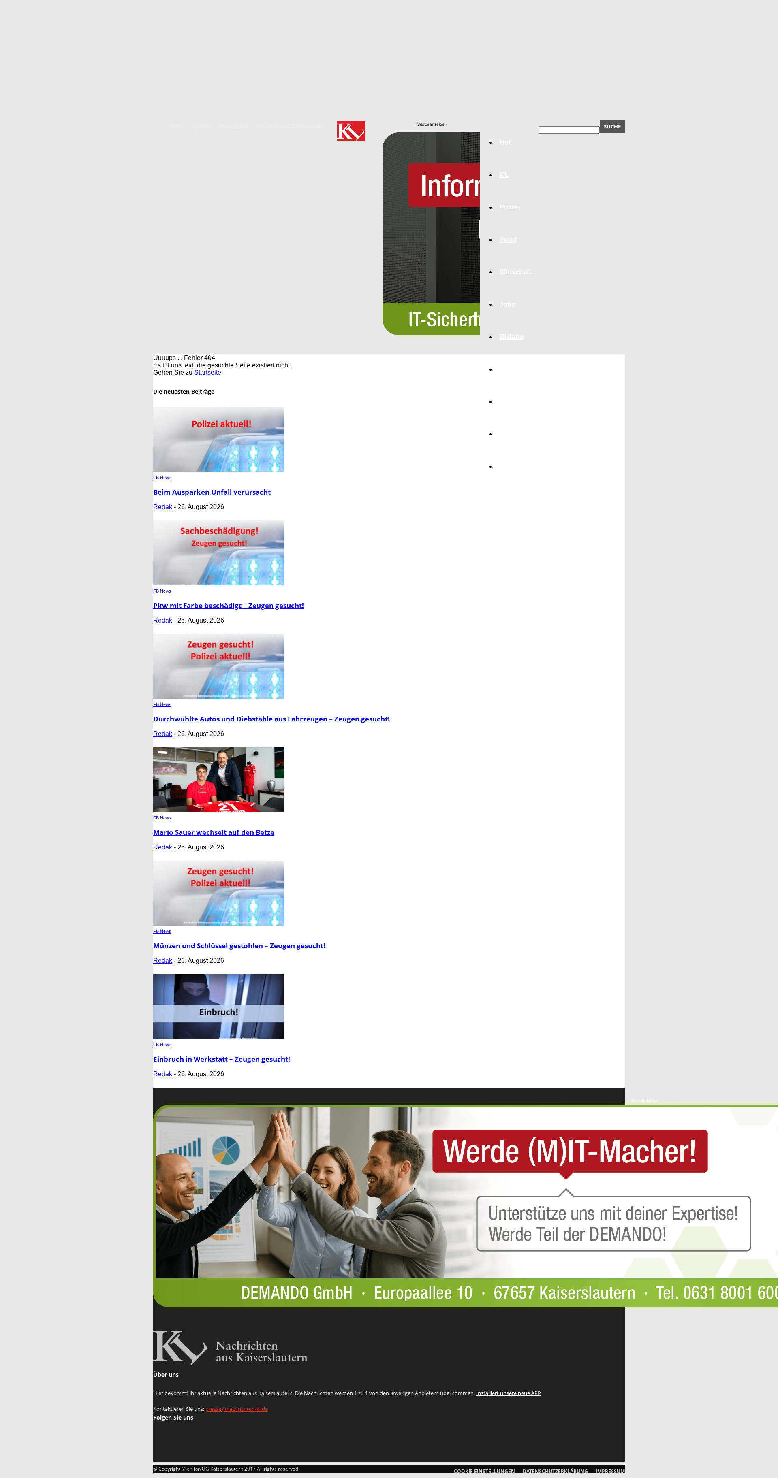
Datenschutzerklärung (290, 126)
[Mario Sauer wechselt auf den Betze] (218, 809)
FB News (162, 477)
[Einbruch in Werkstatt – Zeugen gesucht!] (218, 1036)
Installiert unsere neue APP (508, 1393)
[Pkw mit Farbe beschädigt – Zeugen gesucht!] (218, 583)
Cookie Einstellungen (484, 1471)
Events (201, 126)
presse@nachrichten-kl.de (236, 1408)
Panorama (515, 466)
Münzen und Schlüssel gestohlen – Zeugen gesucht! (239, 945)
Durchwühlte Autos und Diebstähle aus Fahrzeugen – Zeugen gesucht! (271, 718)
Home (176, 126)
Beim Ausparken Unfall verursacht (212, 492)
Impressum (233, 126)
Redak (162, 506)
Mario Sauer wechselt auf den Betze (213, 832)
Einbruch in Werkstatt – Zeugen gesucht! (221, 1059)
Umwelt (511, 369)
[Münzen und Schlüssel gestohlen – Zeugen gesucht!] (218, 923)
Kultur (509, 434)
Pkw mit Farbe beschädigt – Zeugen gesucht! (228, 605)
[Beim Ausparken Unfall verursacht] (218, 469)
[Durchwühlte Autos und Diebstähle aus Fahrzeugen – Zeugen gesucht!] (218, 696)
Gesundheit (517, 401)
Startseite (207, 372)
